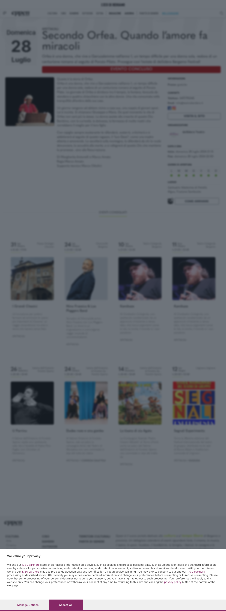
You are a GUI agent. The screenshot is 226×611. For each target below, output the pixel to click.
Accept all (65, 605)
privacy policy (172, 582)
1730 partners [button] (31, 564)
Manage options (27, 605)
